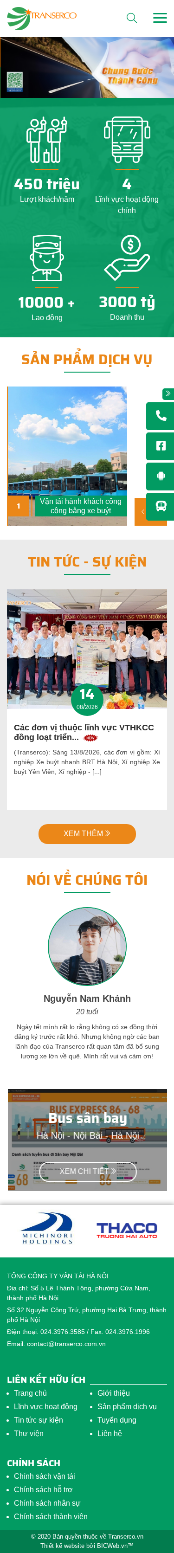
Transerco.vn (125, 1536)
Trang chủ (30, 1393)
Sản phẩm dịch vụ (87, 359)
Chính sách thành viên (51, 1517)
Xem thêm (83, 834)
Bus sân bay (87, 1118)
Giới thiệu (113, 1393)
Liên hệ (109, 1433)
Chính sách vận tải (44, 1476)
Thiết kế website (62, 1545)
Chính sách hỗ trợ (43, 1490)
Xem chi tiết (83, 1171)
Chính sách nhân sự (47, 1503)
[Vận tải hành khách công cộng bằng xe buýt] (67, 456)
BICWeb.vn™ (115, 1545)
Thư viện (29, 1433)
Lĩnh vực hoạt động (45, 1407)
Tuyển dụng (116, 1420)
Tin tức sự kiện (38, 1420)
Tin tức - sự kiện (87, 562)
